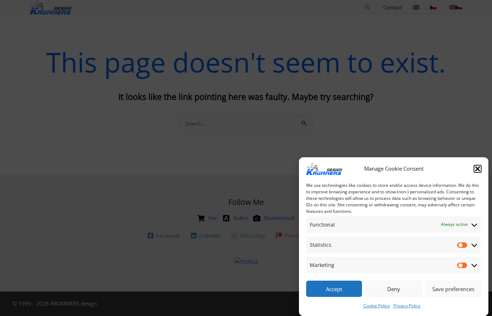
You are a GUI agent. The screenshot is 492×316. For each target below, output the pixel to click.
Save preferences (453, 289)
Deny (393, 289)
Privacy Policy (406, 306)
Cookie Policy (376, 306)
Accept (334, 289)
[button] (477, 168)
